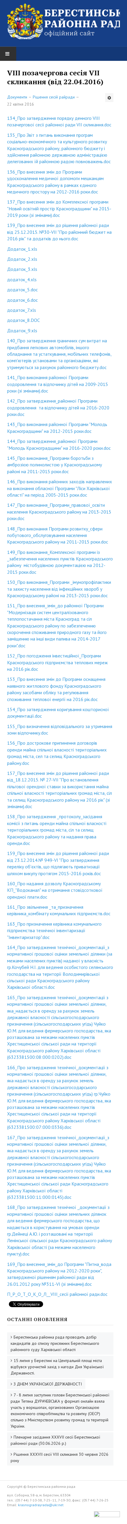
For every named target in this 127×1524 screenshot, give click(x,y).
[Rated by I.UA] (107, 1515)
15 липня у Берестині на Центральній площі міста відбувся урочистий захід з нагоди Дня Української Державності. (57, 1367)
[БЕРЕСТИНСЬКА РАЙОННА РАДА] (63, 21)
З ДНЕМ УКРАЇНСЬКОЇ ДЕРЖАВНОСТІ (48, 1384)
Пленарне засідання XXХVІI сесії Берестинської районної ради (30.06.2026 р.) (55, 1440)
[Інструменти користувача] (109, 97)
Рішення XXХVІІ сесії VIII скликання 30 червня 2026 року (59, 1457)
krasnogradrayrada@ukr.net (41, 1505)
